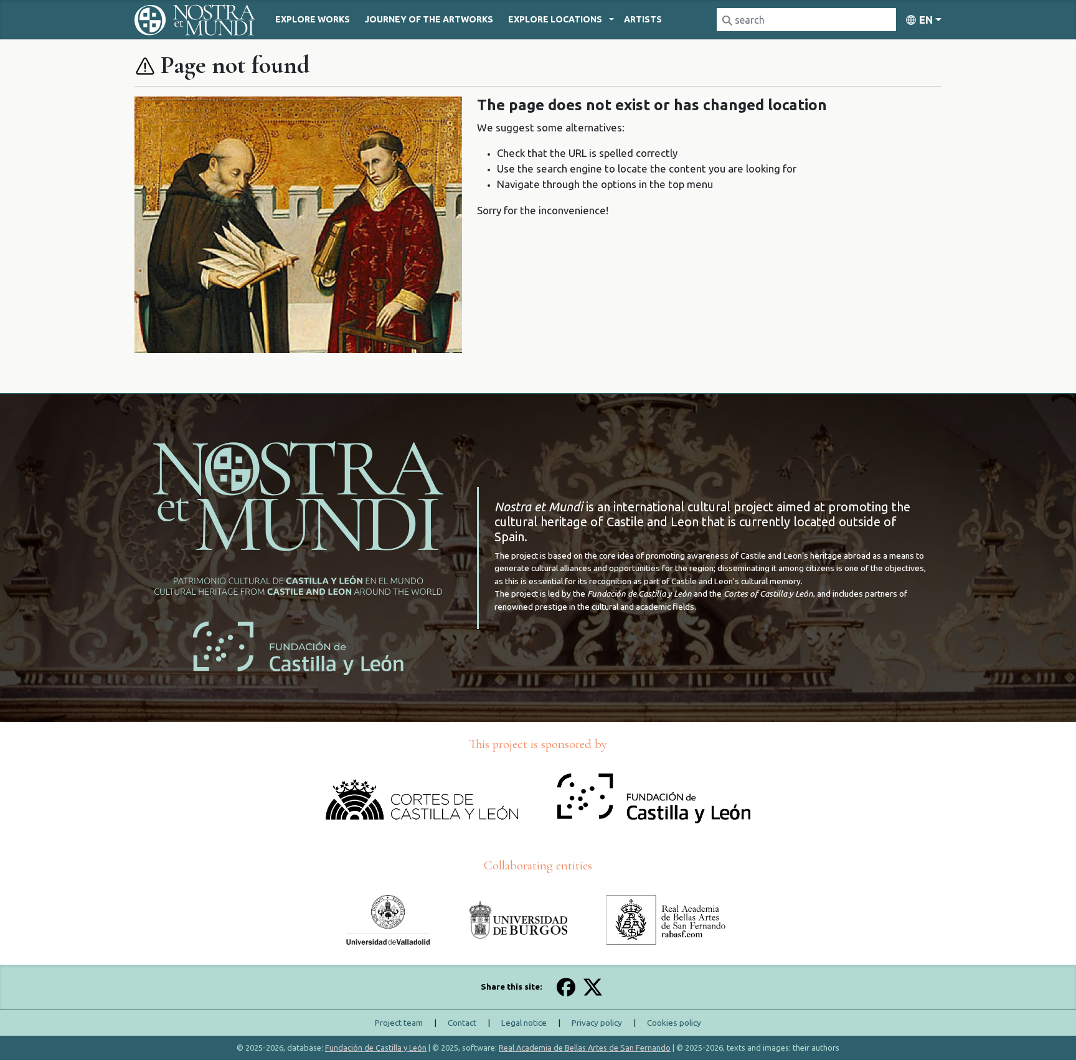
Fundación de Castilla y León (376, 1047)
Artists (643, 19)
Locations (555, 19)
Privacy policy (597, 1023)
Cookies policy (674, 1023)
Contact (462, 1023)
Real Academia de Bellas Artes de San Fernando (585, 1047)
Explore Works (312, 19)
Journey (429, 19)
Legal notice (524, 1023)
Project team (399, 1023)
